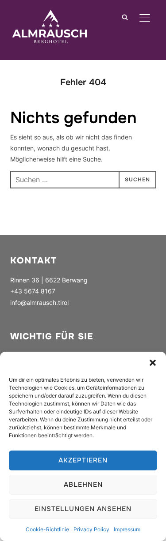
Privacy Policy (91, 529)
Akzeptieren (83, 460)
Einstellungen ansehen (83, 508)
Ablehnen (83, 484)
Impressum (127, 529)
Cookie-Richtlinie (47, 529)
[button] (152, 362)
